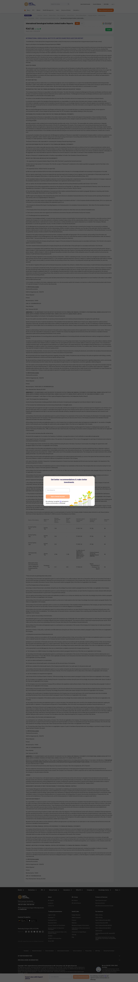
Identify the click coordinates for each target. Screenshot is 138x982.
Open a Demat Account (58, 496)
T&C (60, 501)
